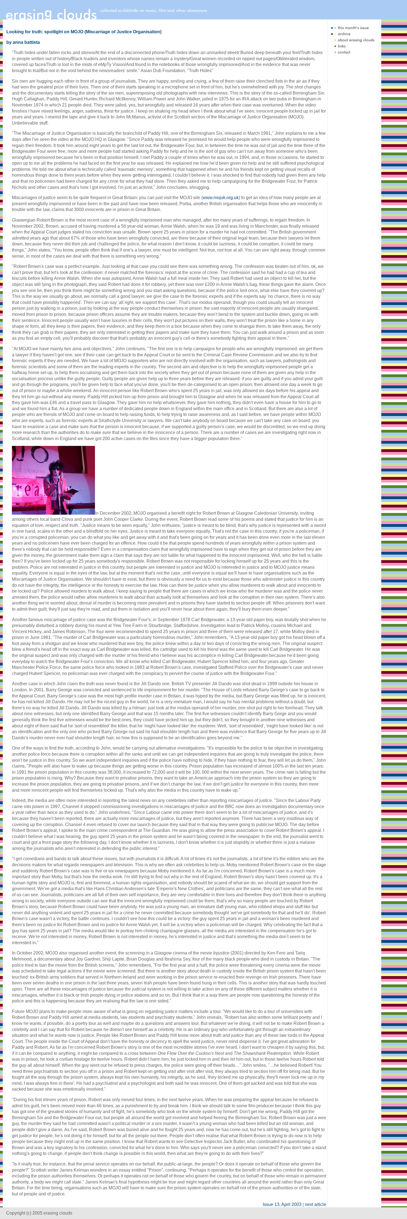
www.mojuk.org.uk (221, 197)
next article (315, 1204)
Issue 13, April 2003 (282, 1204)
